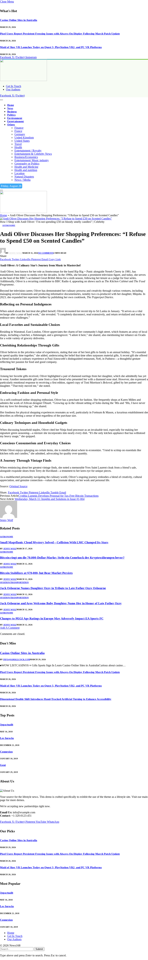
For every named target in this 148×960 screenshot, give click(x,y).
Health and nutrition (25, 170)
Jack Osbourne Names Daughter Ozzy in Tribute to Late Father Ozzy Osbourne (53, 588)
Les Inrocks (7, 738)
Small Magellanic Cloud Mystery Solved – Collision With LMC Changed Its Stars (54, 542)
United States (22, 140)
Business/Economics (26, 157)
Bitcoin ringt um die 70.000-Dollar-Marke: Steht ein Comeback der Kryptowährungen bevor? (62, 557)
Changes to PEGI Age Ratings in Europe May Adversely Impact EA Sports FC (51, 618)
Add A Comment (9, 627)
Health (18, 147)
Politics (11, 115)
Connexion (6, 751)
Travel (18, 144)
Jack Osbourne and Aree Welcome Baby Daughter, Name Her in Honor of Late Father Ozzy (61, 603)
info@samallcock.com (16, 659)
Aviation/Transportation (14, 582)
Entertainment (15, 121)
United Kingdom (24, 137)
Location (19, 173)
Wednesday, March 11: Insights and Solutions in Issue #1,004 (49, 499)
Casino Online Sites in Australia (18, 20)
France (18, 131)
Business (12, 111)
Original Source (18, 486)
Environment (14, 118)
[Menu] (1, 99)
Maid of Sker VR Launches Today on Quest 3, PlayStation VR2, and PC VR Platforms (51, 47)
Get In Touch (13, 86)
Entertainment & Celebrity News (33, 153)
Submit (39, 949)
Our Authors (13, 89)
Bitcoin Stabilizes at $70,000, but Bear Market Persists (36, 573)
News (10, 108)
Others (11, 124)
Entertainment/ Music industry (31, 160)
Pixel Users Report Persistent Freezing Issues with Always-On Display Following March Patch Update (60, 33)
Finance (18, 127)
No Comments (45, 253)
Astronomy (8, 225)
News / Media (22, 179)
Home (10, 105)
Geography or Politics (26, 163)
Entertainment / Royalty (28, 150)
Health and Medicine (26, 166)
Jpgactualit (6, 724)
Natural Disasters (24, 176)
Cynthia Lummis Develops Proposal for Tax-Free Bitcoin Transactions (58, 495)
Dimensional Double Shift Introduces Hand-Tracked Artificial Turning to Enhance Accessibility (55, 699)
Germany (19, 134)
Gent (3, 765)
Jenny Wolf (15, 253)
